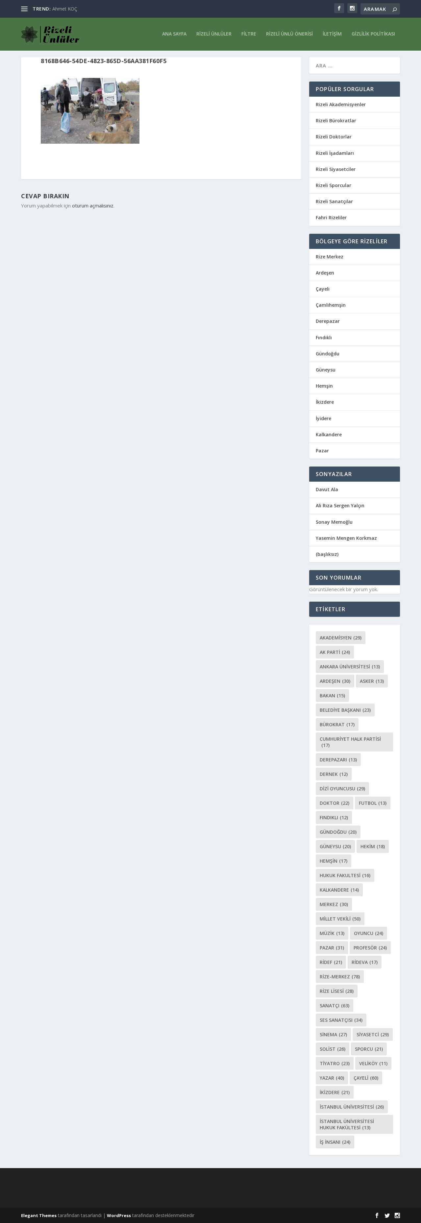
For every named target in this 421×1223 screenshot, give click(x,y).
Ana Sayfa (174, 34)
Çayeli (323, 289)
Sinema (333, 1034)
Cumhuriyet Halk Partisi (350, 742)
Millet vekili (340, 919)
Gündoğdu (327, 353)
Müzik (332, 933)
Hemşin (324, 386)
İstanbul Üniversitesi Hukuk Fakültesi (347, 1124)
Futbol (372, 803)
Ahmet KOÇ (64, 9)
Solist (332, 1049)
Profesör (370, 948)
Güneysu (325, 370)
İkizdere (325, 402)
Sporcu (369, 1049)
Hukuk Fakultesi (345, 875)
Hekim (372, 846)
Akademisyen (340, 638)
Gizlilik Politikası (373, 34)
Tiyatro (335, 1063)
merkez (334, 904)
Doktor (334, 803)
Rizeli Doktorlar (334, 136)
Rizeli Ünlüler (214, 34)
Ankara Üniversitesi (350, 666)
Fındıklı (324, 337)
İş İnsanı (335, 1142)
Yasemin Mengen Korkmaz (346, 538)
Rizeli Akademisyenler (341, 104)
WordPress (119, 1215)
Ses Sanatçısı (341, 1020)
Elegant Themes (39, 1215)
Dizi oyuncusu (342, 788)
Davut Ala (327, 489)
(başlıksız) (327, 554)
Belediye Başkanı (345, 710)
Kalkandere (329, 434)
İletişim (332, 34)
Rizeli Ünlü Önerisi (289, 34)
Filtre (248, 34)
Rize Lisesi (337, 991)
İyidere (323, 418)
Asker (372, 681)
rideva (365, 962)
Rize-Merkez (340, 976)
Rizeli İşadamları (335, 153)
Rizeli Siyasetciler (336, 169)
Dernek (334, 774)
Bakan (332, 695)
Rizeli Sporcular (333, 185)
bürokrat (337, 724)
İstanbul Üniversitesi (352, 1107)
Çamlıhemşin (331, 305)
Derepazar (328, 321)
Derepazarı (338, 759)
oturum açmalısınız (92, 205)
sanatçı (334, 1005)
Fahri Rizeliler (331, 217)
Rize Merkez (329, 256)
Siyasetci (373, 1034)
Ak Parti (335, 652)
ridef (331, 962)
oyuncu (368, 933)
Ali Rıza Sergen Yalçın (340, 505)
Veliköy (373, 1063)
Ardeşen (325, 273)
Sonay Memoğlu (335, 522)
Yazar (332, 1078)
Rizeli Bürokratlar (336, 120)
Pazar (322, 450)
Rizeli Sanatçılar (334, 201)
